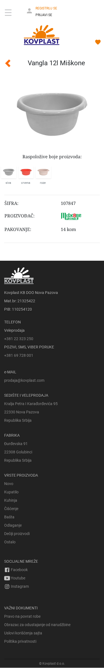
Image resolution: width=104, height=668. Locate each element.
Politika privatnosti (20, 641)
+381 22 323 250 (18, 338)
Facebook (19, 569)
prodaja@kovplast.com (24, 380)
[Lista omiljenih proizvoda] (98, 43)
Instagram (19, 586)
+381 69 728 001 (18, 355)
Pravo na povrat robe (22, 616)
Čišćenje (11, 508)
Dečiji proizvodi (17, 533)
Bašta (9, 517)
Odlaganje (13, 525)
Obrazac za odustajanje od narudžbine (37, 624)
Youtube (17, 578)
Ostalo (10, 542)
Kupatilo (11, 492)
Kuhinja (10, 500)
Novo (8, 483)
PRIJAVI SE (43, 15)
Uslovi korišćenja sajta (23, 633)
